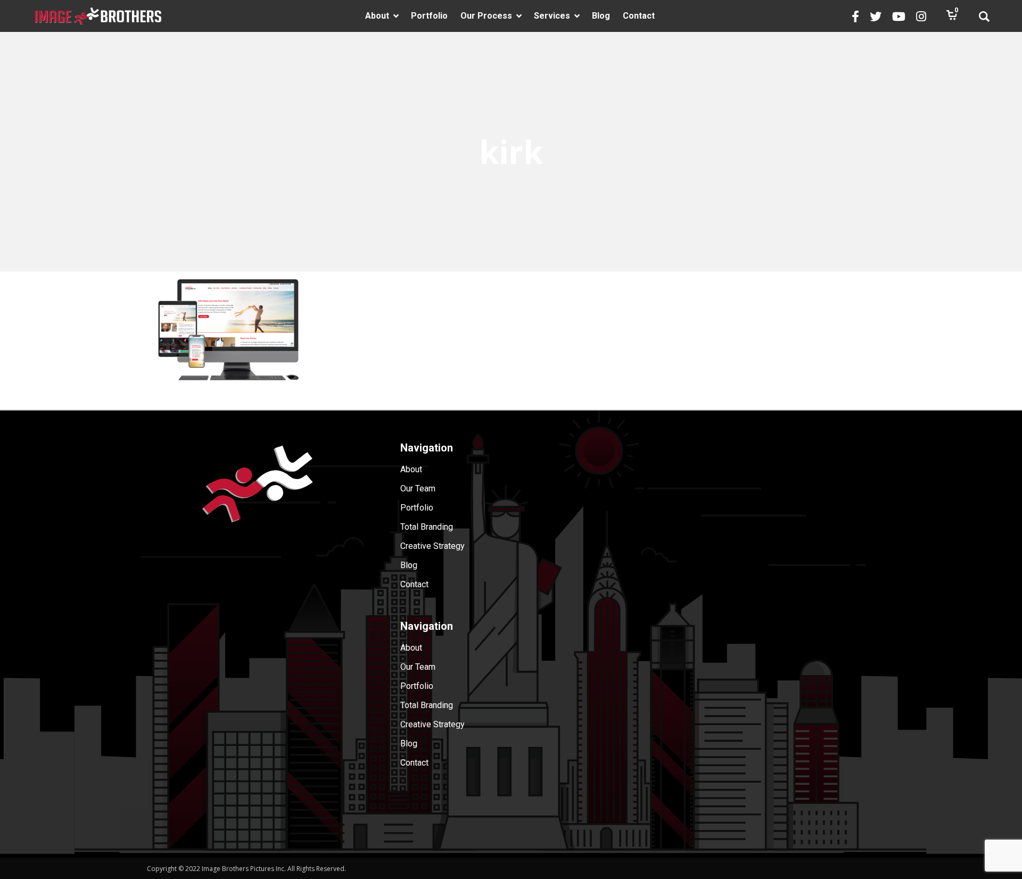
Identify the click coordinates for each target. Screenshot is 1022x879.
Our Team (417, 488)
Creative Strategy (432, 546)
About (411, 469)
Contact (414, 584)
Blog (408, 565)
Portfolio (416, 508)
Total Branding (426, 527)
